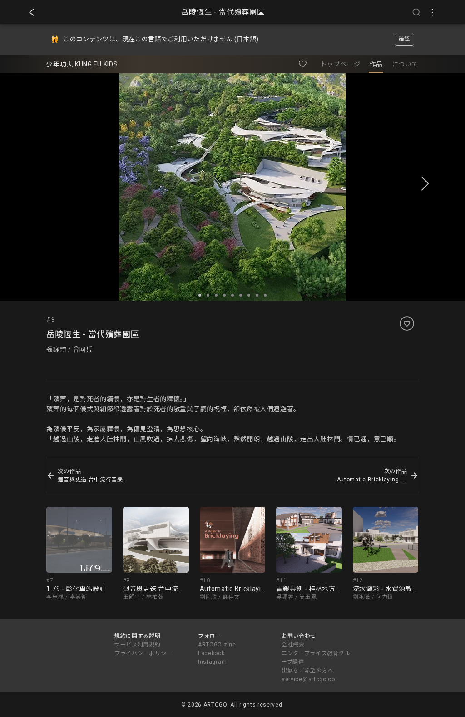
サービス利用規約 (137, 644)
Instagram (212, 662)
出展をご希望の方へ (307, 670)
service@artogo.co (308, 679)
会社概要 (293, 644)
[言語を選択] (432, 12)
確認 (404, 39)
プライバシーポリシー (143, 653)
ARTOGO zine (217, 644)
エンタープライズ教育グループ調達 (316, 657)
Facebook (211, 653)
